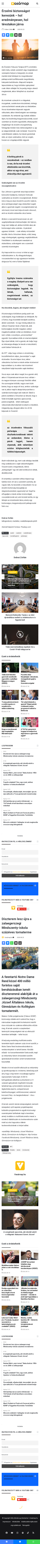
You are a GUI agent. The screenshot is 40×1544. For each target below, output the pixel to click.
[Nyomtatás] (20, 35)
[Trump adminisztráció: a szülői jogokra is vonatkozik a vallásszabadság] (10, 695)
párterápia (24, 536)
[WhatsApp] (11, 35)
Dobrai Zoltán (9, 29)
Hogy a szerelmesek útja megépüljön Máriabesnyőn (9, 731)
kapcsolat (5, 536)
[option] (20, 576)
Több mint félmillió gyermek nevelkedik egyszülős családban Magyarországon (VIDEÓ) (9, 679)
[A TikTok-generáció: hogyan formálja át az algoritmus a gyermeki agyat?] (29, 722)
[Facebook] (3, 35)
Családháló (12, 573)
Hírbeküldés (16, 1522)
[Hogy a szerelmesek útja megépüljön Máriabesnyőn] (10, 722)
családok (18, 533)
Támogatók (26, 1525)
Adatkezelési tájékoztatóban (21, 872)
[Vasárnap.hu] (20, 4)
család (12, 533)
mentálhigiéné (14, 536)
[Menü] (3, 4)
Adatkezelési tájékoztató (29, 1522)
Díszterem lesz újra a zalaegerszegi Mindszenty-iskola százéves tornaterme (20, 582)
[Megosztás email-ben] (16, 35)
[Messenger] (7, 35)
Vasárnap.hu (34, 1518)
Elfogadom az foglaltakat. (20, 872)
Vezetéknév (5, 856)
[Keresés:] (37, 4)
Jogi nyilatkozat (16, 1525)
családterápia (27, 533)
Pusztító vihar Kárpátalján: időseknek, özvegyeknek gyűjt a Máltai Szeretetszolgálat (29, 679)
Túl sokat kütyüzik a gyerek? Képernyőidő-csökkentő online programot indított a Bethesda (29, 706)
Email (3, 849)
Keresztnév (5, 864)
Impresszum (7, 1522)
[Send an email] (13, 29)
